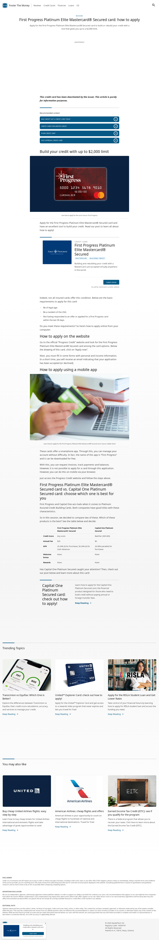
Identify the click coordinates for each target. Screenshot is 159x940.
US (78, 5)
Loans (71, 5)
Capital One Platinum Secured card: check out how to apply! (55, 594)
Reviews (37, 5)
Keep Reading (82, 603)
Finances (62, 5)
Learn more (111, 282)
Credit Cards (49, 5)
